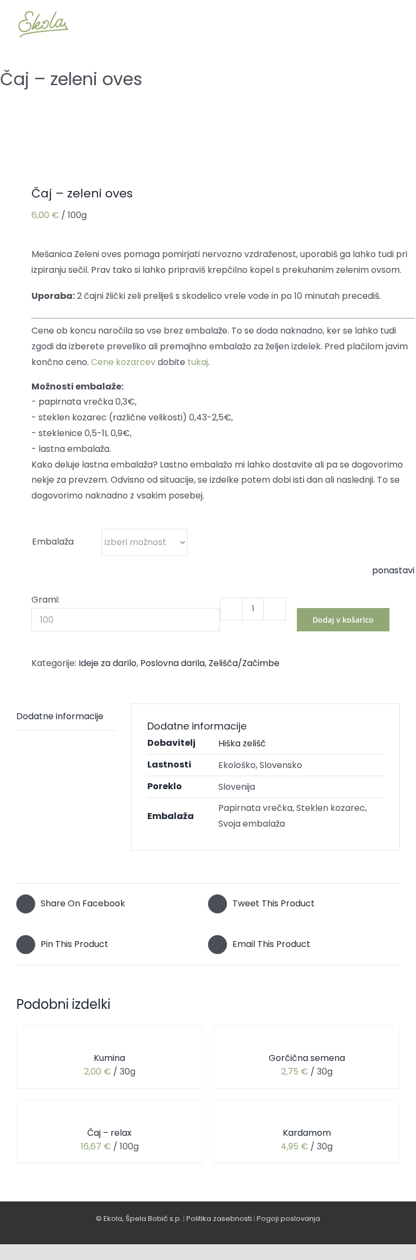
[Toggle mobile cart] (356, 24)
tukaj (197, 362)
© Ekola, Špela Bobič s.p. (138, 1218)
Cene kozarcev (123, 362)
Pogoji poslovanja (288, 1218)
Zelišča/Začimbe (244, 663)
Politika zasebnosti (219, 1218)
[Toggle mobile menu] (395, 24)
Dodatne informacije (59, 716)
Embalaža (53, 541)
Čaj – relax (109, 1133)
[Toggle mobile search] (376, 24)
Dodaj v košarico (343, 620)
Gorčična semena (307, 1058)
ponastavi (393, 570)
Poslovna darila (172, 663)
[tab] (66, 717)
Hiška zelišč (242, 743)
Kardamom (307, 1133)
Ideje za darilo (107, 663)
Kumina (109, 1058)
